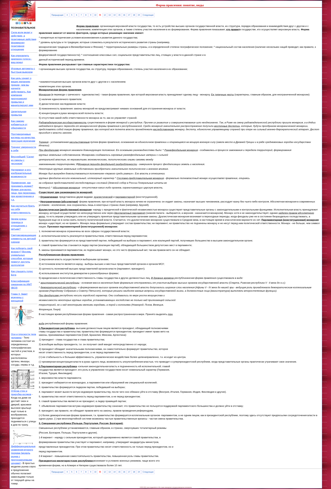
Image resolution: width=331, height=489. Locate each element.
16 (124, 15)
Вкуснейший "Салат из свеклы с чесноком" (22, 160)
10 (95, 15)
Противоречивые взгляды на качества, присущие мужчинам (23, 137)
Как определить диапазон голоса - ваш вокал (21, 59)
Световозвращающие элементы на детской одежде (23, 238)
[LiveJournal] (27, 23)
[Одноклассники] (22, 23)
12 (105, 15)
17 (129, 15)
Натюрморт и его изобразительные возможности (21, 173)
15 (119, 15)
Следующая (148, 15)
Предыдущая (57, 15)
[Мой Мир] (25, 23)
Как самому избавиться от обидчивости (19, 124)
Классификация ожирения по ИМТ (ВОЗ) (21, 284)
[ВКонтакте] (17, 23)
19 (139, 15)
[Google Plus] (30, 23)
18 (134, 15)
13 (109, 15)
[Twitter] (19, 23)
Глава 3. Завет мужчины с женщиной (19, 297)
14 (114, 15)
